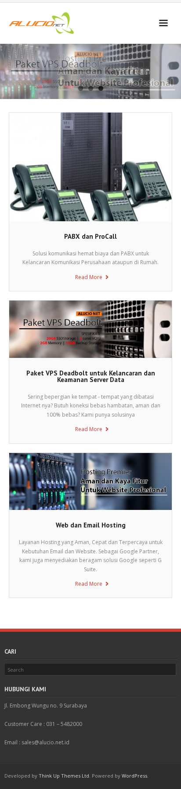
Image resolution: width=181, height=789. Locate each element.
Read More (88, 277)
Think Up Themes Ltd (64, 775)
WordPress (134, 775)
